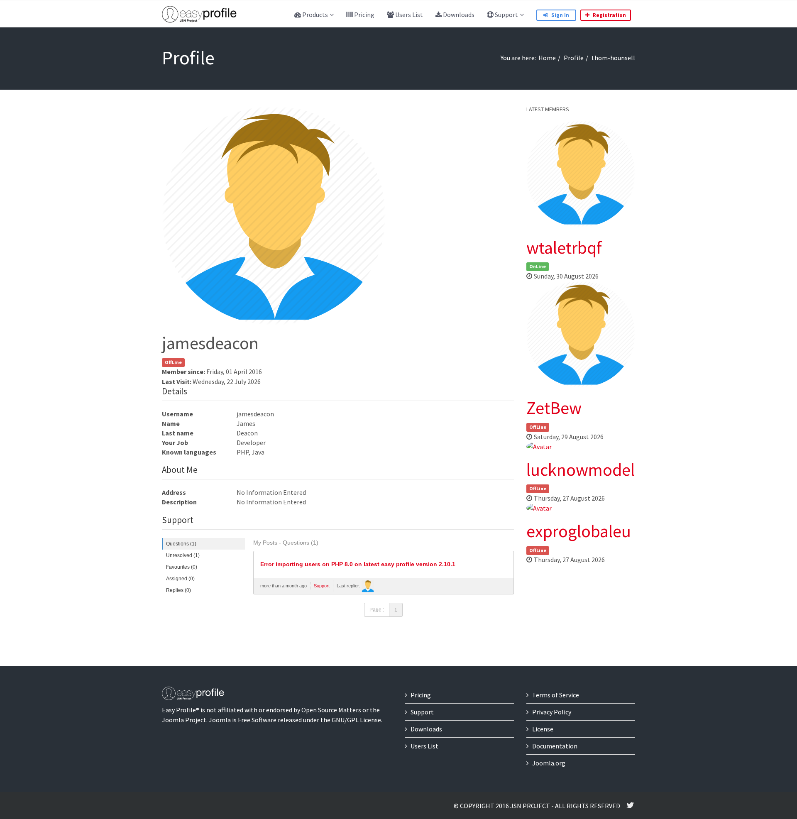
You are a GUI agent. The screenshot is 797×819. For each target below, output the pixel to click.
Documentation (554, 746)
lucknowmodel (580, 469)
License (542, 729)
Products (314, 14)
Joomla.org (548, 763)
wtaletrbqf (564, 247)
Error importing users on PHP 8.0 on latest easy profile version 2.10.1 (357, 564)
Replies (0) (178, 590)
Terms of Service (555, 695)
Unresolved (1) (183, 555)
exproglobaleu (578, 530)
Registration (609, 15)
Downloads (458, 14)
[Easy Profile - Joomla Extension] (199, 14)
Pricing (363, 14)
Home (547, 58)
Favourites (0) (181, 567)
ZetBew (554, 407)
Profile (574, 58)
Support (506, 14)
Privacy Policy (551, 712)
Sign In (559, 15)
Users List (408, 14)
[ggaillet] (368, 586)
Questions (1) (181, 544)
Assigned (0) (180, 579)
